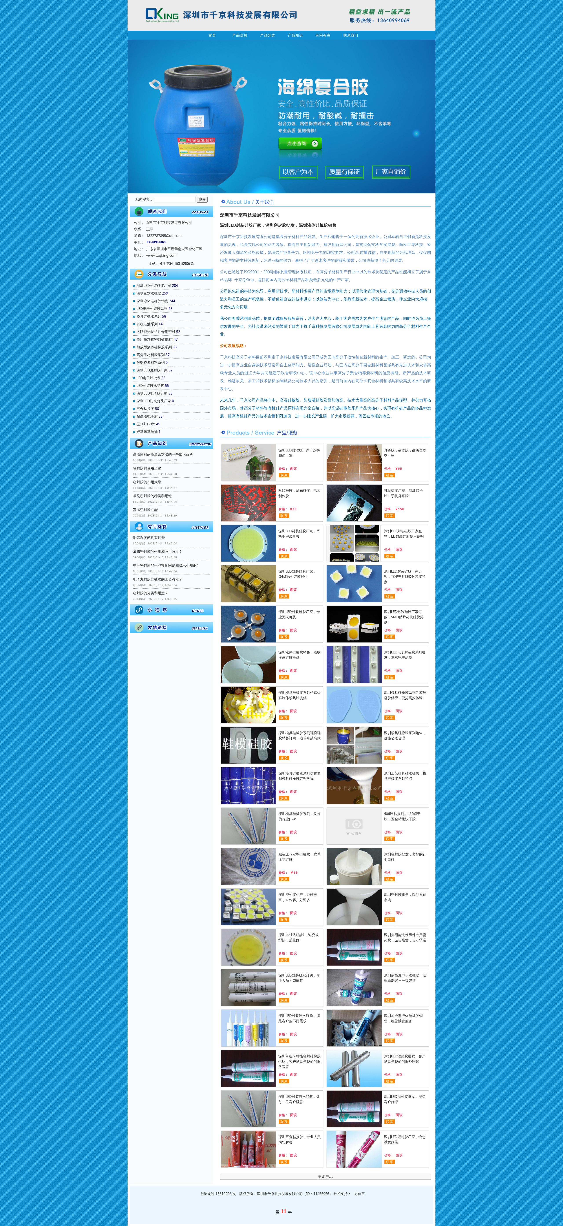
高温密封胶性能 (145, 509)
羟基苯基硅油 (147, 431)
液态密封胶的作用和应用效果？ (157, 551)
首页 (212, 35)
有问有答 (323, 35)
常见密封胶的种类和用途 (152, 495)
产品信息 (239, 35)
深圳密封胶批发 (149, 293)
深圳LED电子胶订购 (152, 393)
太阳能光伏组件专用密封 (156, 331)
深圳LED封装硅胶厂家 (154, 285)
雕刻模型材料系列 (151, 362)
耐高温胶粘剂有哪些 (149, 537)
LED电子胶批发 (149, 377)
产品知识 (295, 35)
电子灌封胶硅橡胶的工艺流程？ (157, 579)
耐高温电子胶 (147, 416)
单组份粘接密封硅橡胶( (155, 339)
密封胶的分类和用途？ (150, 593)
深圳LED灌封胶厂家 (152, 370)
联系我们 (350, 35)
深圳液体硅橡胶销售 (152, 300)
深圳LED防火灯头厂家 (154, 400)
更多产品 (325, 1176)
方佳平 (359, 1193)
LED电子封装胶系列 (152, 308)
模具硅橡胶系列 (149, 316)
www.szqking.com (161, 255)
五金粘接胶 (145, 408)
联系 (284, 475)
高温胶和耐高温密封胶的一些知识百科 (163, 454)
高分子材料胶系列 (151, 354)
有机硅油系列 (147, 324)
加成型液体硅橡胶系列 (154, 347)
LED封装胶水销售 (150, 385)
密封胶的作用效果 (147, 482)
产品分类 (267, 35)
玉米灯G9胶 (146, 424)
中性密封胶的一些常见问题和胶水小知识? (165, 565)
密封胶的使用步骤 (147, 468)
